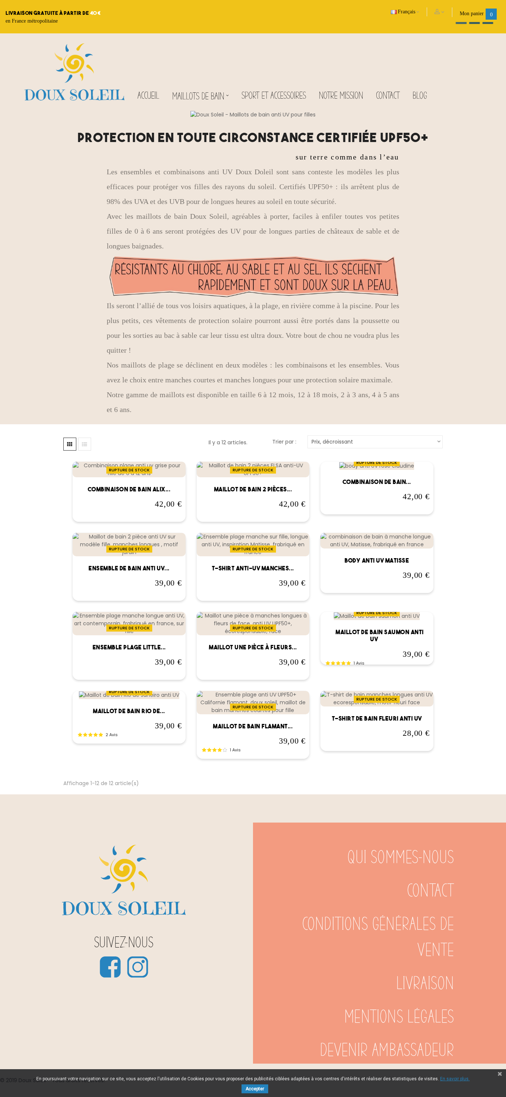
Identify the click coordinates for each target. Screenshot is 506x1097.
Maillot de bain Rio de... (129, 711)
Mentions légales (399, 1017)
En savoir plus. (455, 1078)
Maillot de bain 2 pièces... (253, 489)
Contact (430, 891)
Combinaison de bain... (377, 481)
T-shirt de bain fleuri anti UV (377, 718)
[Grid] (69, 444)
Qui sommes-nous (400, 858)
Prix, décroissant (332, 441)
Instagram (137, 967)
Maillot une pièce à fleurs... (253, 647)
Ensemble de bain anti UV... (129, 568)
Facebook (110, 967)
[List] (84, 444)
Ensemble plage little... (129, 647)
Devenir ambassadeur (387, 1051)
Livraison (425, 984)
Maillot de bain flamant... (253, 726)
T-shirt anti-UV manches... (253, 568)
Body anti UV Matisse (376, 560)
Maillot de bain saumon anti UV (380, 635)
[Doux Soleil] (74, 71)
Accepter (255, 1088)
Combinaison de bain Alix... (129, 489)
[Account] (439, 12)
